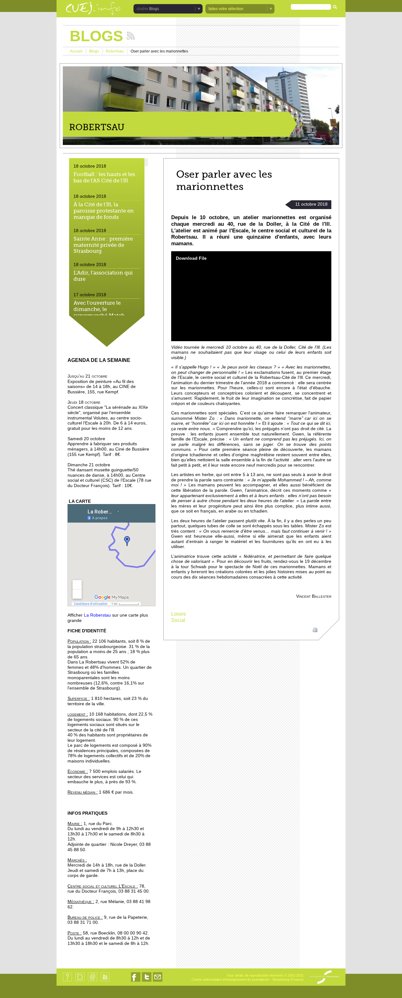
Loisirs (178, 614)
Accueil (76, 51)
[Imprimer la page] (315, 629)
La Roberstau (97, 615)
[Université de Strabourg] (324, 977)
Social (178, 620)
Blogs (94, 51)
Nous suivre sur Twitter (146, 981)
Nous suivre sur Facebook (135, 981)
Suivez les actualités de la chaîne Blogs (131, 36)
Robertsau (115, 51)
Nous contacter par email (157, 981)
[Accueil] (93, 9)
